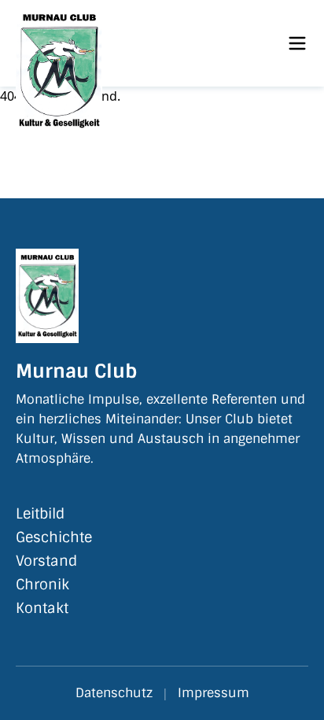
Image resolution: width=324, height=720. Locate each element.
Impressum (213, 693)
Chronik (42, 585)
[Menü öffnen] (297, 43)
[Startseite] (103, 43)
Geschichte (54, 537)
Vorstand (46, 561)
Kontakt (42, 608)
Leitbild (40, 514)
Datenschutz (114, 693)
